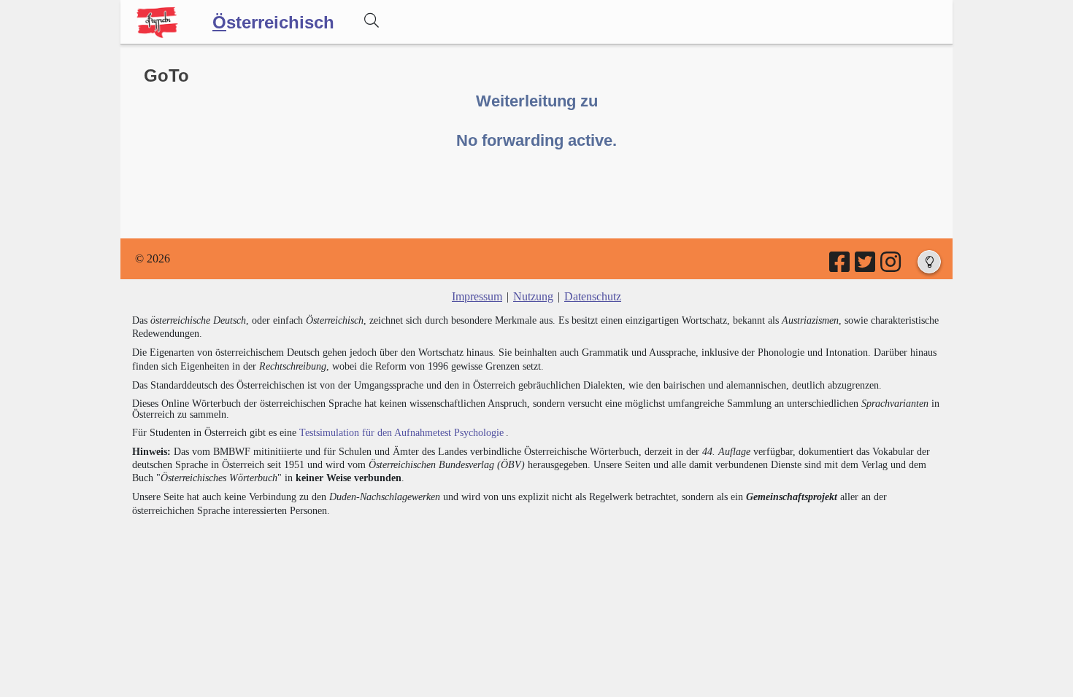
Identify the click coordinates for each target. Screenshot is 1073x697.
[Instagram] (891, 266)
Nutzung (533, 296)
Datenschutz (592, 296)
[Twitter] (866, 266)
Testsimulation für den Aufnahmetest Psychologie (401, 432)
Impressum (477, 296)
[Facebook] (840, 266)
